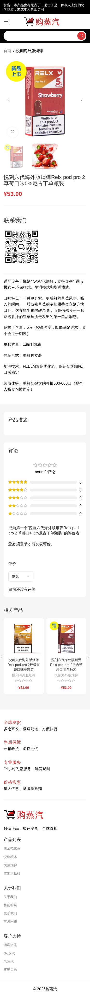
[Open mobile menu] (6, 21)
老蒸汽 (9, 961)
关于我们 (10, 897)
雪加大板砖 (12, 873)
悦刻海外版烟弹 (29, 51)
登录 (24, 544)
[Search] (81, 36)
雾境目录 (10, 969)
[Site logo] (45, 21)
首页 (7, 51)
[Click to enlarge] (12, 132)
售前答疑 (10, 905)
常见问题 (10, 921)
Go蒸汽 (9, 953)
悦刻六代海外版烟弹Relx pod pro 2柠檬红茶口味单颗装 (23, 664)
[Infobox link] (12, 742)
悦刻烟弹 (10, 865)
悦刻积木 (10, 857)
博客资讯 (10, 945)
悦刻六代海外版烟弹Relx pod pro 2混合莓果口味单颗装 (66, 664)
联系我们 (10, 913)
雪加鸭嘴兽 (12, 849)
